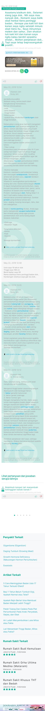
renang (32, 306)
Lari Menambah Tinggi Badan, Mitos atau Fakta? (20, 630)
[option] (22, 492)
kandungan (29, 117)
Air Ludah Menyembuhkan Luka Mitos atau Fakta (21, 621)
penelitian (20, 414)
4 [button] (23, 515)
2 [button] (17, 515)
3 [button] (20, 515)
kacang (22, 334)
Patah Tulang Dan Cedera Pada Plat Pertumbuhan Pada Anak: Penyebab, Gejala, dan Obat (20, 612)
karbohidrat (30, 211)
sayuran (27, 177)
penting (20, 209)
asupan (22, 211)
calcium (15, 425)
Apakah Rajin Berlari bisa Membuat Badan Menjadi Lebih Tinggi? (19, 601)
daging (7, 331)
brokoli (7, 322)
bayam (23, 320)
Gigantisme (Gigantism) (14, 545)
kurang (15, 443)
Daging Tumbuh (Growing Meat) (18, 551)
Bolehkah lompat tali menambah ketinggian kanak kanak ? (21, 488)
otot (23, 193)
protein (7, 200)
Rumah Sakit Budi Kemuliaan (22, 648)
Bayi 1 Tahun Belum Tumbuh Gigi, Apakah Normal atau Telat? (19, 593)
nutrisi (13, 209)
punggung (29, 304)
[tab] (22, 271)
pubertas (32, 430)
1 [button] (14, 515)
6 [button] (29, 515)
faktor (8, 393)
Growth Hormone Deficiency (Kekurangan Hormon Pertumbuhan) (20, 558)
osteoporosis (22, 174)
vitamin (37, 184)
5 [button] (26, 515)
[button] (22, 81)
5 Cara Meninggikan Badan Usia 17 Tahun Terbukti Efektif (19, 584)
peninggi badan (27, 407)
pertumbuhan (9, 126)
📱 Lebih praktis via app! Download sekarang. (19, 247)
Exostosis (7, 565)
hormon (17, 161)
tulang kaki (16, 304)
